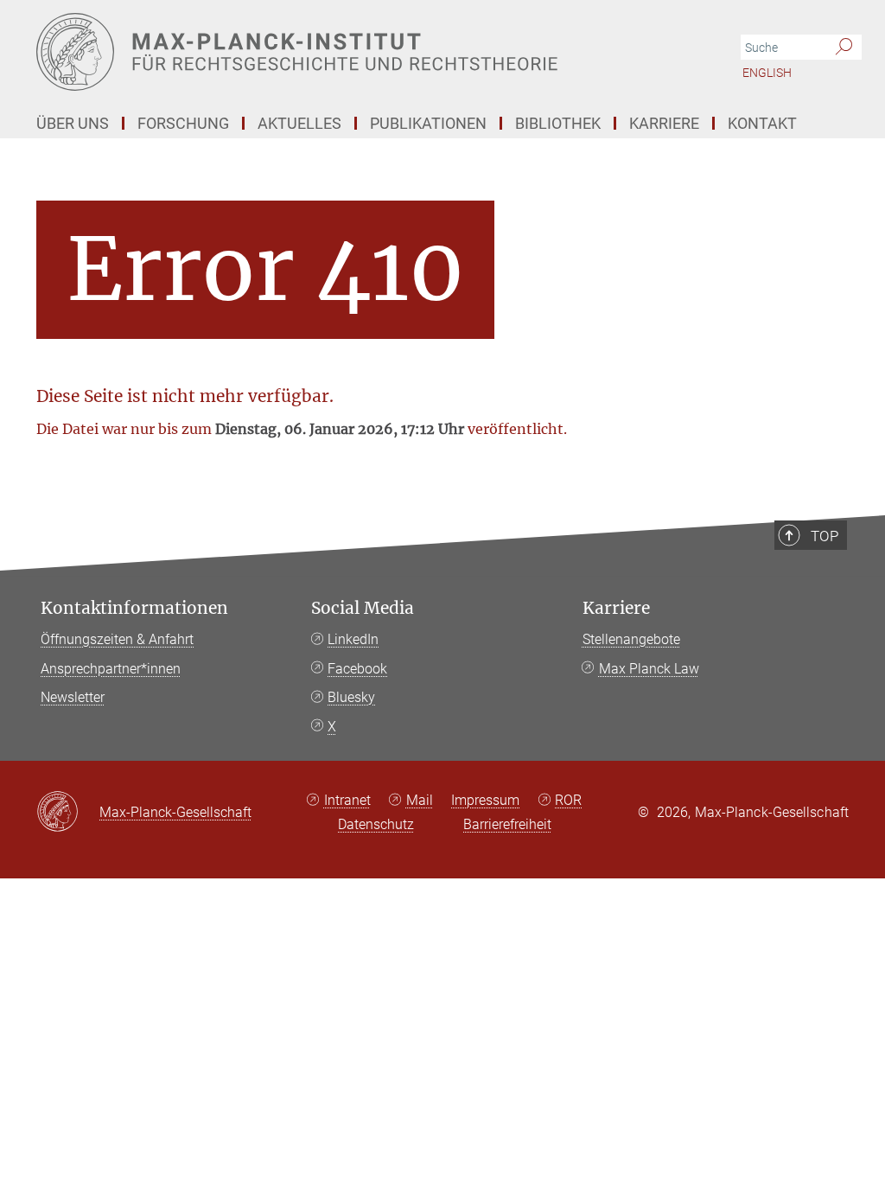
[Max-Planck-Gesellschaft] (67, 812)
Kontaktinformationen (134, 608)
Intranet (347, 800)
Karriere (616, 608)
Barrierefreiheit (507, 824)
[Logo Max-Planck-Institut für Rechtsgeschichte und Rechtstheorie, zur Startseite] (360, 52)
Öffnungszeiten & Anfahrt (117, 639)
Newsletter (73, 697)
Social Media (362, 608)
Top (824, 536)
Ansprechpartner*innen (111, 669)
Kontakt (762, 123)
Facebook (357, 669)
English (767, 73)
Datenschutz (376, 824)
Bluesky (351, 697)
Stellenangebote (631, 639)
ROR (568, 800)
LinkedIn (353, 639)
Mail (419, 800)
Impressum (485, 800)
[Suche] (844, 47)
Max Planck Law (649, 669)
